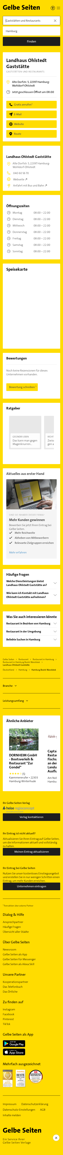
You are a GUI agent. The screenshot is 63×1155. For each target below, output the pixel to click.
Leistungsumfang (13, 701)
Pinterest (8, 1019)
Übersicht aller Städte (16, 932)
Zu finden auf (13, 1002)
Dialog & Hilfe (13, 914)
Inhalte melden (12, 1115)
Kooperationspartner (15, 982)
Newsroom (9, 949)
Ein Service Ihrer (17, 1141)
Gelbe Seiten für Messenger (19, 959)
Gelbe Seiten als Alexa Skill (18, 964)
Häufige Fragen (12, 927)
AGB (42, 1109)
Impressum (9, 1104)
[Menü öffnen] (58, 8)
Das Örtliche (10, 991)
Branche (8, 686)
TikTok (6, 1024)
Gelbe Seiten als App (15, 954)
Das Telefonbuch (13, 987)
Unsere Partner (14, 974)
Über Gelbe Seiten (16, 942)
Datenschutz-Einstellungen (19, 1109)
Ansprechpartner (13, 922)
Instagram (9, 1009)
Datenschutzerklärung (34, 1104)
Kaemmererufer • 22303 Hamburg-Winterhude (23, 768)
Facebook (8, 1014)
